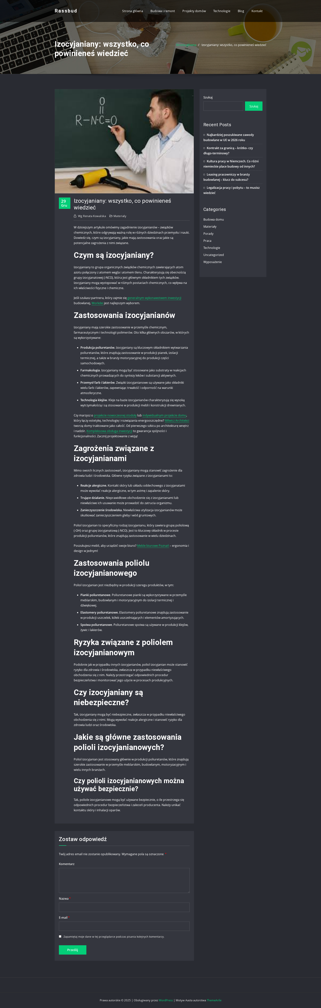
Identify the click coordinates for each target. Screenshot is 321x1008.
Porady (208, 234)
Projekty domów (194, 11)
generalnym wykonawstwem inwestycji (154, 298)
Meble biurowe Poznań (153, 546)
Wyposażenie (212, 262)
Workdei (97, 303)
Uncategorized (213, 255)
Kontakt (257, 11)
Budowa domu (213, 219)
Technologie (221, 11)
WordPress (166, 1000)
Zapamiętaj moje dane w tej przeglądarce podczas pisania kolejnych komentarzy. (114, 936)
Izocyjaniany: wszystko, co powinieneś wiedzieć (234, 45)
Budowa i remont (162, 11)
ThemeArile (214, 1000)
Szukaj (208, 97)
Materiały (120, 216)
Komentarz (66, 864)
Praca (207, 241)
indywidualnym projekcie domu (164, 415)
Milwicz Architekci (177, 420)
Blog (241, 11)
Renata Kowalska (92, 216)
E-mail (64, 917)
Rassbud (66, 11)
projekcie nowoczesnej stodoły (115, 415)
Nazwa (65, 898)
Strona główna (132, 11)
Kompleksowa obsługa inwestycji (109, 431)
